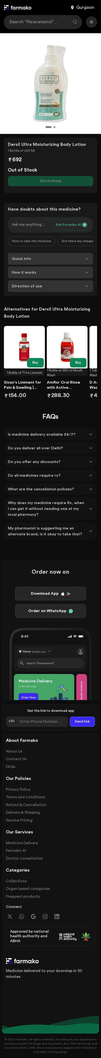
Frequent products (23, 896)
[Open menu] (91, 22)
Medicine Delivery (22, 843)
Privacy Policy (18, 789)
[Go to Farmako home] (17, 7)
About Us (14, 751)
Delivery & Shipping (23, 812)
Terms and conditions (25, 797)
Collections (16, 881)
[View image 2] (54, 127)
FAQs (10, 767)
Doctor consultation (24, 858)
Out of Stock (50, 181)
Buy (35, 362)
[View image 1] (48, 127)
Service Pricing (19, 820)
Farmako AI (16, 851)
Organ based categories (28, 889)
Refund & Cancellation (26, 805)
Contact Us (16, 759)
